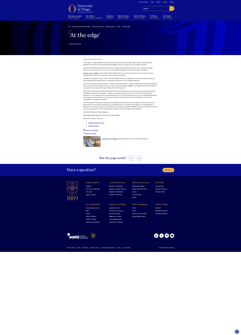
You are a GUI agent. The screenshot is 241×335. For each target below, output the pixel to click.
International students (93, 222)
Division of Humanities (116, 191)
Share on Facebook (91, 130)
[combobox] (156, 8)
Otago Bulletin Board (138, 216)
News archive (110, 26)
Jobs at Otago (136, 194)
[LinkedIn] (156, 235)
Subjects (88, 186)
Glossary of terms (95, 247)
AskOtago (167, 170)
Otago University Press (139, 189)
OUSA (134, 197)
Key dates (89, 191)
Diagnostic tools (93, 126)
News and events (98, 26)
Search (79, 247)
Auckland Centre (114, 208)
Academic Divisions (117, 183)
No (139, 158)
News (134, 208)
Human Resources (161, 189)
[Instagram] (167, 235)
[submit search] (172, 8)
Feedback (85, 247)
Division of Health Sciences (117, 189)
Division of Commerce (116, 186)
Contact (172, 2)
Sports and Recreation (139, 213)
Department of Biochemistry (81, 26)
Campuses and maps (117, 204)
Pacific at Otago (91, 219)
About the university (141, 183)
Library (165, 2)
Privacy (119, 247)
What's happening (139, 204)
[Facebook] (161, 235)
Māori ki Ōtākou (91, 216)
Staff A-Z (158, 208)
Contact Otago (161, 204)
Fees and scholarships (93, 189)
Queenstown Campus (116, 222)
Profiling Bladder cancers (96, 123)
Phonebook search (161, 210)
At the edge (87, 115)
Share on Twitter (90, 133)
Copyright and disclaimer (108, 247)
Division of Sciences (115, 194)
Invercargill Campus (115, 219)
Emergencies (159, 186)
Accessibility (126, 247)
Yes (131, 158)
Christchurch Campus (116, 210)
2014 (118, 26)
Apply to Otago (91, 194)
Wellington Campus (115, 216)
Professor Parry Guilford (91, 73)
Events (134, 210)
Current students (143, 2)
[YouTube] (172, 235)
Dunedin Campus (114, 213)
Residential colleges (138, 186)
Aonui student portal (92, 208)
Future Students (93, 183)
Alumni (158, 2)
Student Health (160, 191)
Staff (152, 2)
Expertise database (161, 213)
